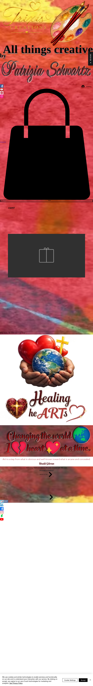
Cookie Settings (70, 680)
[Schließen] (90, 680)
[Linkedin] (46, 505)
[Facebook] (46, 508)
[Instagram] (46, 512)
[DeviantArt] (46, 516)
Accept (83, 680)
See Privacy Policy (16, 683)
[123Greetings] (46, 501)
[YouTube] (46, 519)
